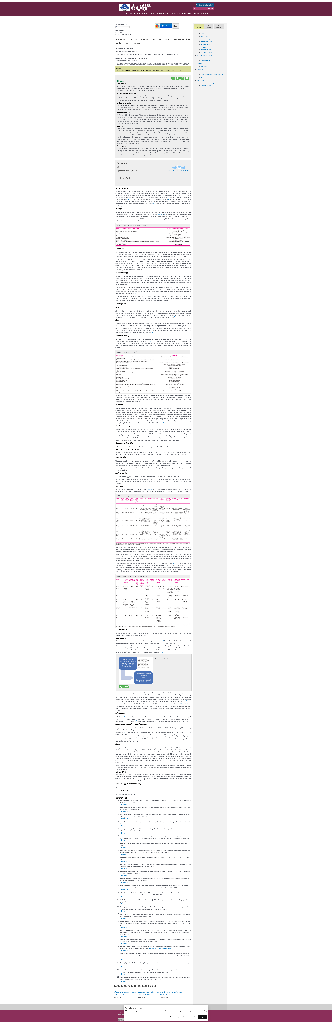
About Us (132, 13)
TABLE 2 (150, 341)
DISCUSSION (200, 69)
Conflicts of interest (206, 85)
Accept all (202, 1017)
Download (218, 27)
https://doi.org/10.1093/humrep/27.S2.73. (160, 948)
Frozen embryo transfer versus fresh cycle (212, 74)
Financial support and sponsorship (210, 83)
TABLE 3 (149, 489)
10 (135, 293)
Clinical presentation (206, 41)
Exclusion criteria (205, 60)
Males (202, 77)
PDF (176, 26)
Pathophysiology (205, 39)
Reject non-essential (189, 1017)
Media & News (186, 13)
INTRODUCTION (201, 31)
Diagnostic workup (206, 44)
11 (142, 401)
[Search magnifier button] (212, 8)
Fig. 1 (162, 652)
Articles (151, 13)
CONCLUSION (200, 80)
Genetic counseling (206, 49)
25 (124, 762)
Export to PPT (124, 687)
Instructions (174, 13)
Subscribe (196, 13)
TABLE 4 (174, 563)
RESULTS (199, 63)
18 (181, 703)
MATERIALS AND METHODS (204, 55)
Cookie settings (175, 1017)
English (119, 26)
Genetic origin (204, 36)
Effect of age (204, 72)
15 (135, 558)
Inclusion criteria (205, 58)
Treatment (203, 47)
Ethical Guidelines (163, 13)
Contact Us (204, 13)
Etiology (203, 33)
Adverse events (205, 66)
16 (136, 720)
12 (163, 640)
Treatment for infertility (207, 52)
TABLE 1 (160, 214)
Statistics (208, 27)
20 (124, 732)
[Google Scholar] (125, 804)
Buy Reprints (167, 26)
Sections (199, 27)
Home (126, 13)
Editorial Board (142, 13)
